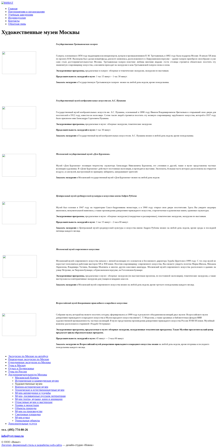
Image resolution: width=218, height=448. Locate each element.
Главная (12, 8)
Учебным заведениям (20, 14)
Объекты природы (25, 408)
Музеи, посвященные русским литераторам (40, 396)
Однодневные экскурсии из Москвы (29, 362)
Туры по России (17, 371)
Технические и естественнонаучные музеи (39, 389)
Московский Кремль (27, 377)
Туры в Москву (17, 365)
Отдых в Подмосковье (21, 368)
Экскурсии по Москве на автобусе (28, 356)
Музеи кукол (22, 417)
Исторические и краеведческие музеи (37, 380)
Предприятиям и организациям (26, 11)
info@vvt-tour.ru (12, 436)
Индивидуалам (17, 17)
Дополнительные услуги (22, 423)
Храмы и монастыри (27, 405)
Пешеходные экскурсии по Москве (28, 359)
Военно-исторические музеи (31, 386)
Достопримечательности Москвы (27, 374)
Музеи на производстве (28, 411)
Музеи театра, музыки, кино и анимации (39, 399)
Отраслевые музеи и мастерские (33, 402)
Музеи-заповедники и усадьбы (33, 393)
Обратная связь (17, 23)
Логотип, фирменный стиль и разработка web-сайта (31, 445)
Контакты (14, 20)
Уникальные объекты (27, 420)
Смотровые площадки (28, 414)
